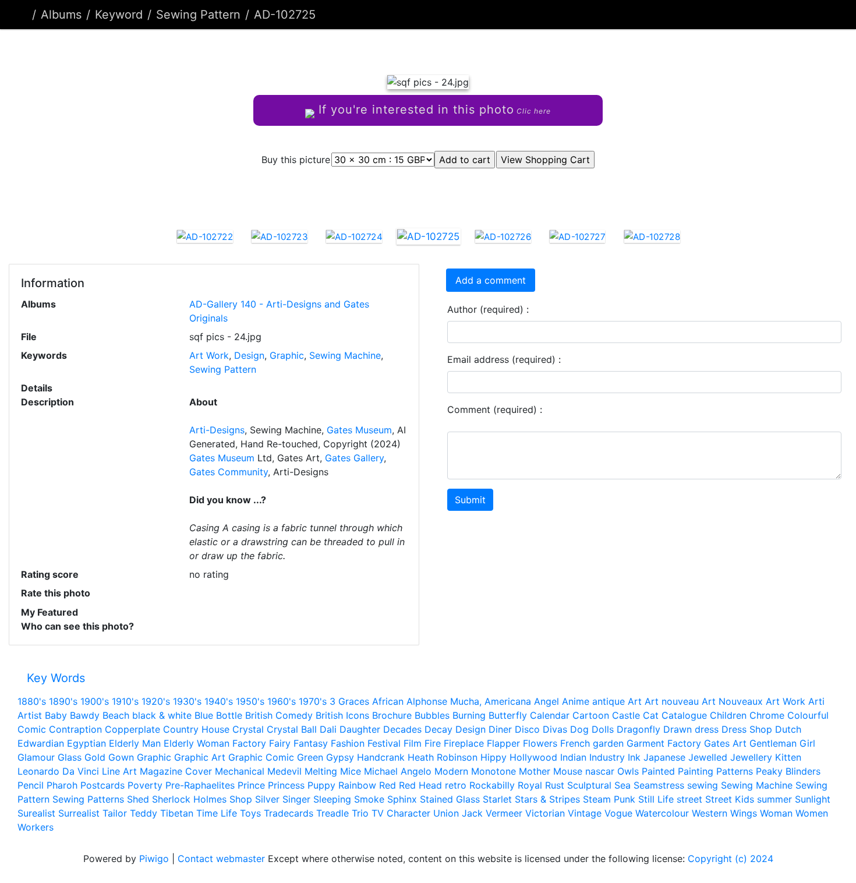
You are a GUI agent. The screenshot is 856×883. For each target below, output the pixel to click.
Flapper (503, 743)
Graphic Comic (261, 757)
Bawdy (85, 715)
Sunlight (812, 799)
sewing (702, 785)
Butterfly (508, 715)
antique (608, 701)
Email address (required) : (504, 359)
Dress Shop (746, 729)
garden (608, 743)
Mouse (567, 771)
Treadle (332, 813)
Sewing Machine (345, 355)
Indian (573, 757)
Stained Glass (450, 799)
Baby (56, 715)
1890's (63, 701)
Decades (402, 729)
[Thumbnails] (408, 49)
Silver (267, 799)
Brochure (392, 715)
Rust (554, 785)
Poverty (145, 785)
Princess (286, 785)
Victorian (545, 813)
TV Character (401, 813)
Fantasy (310, 743)
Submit (470, 500)
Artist (29, 715)
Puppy (321, 785)
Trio (360, 813)
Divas (555, 729)
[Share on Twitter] (384, 195)
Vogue (618, 813)
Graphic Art (199, 757)
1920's (156, 701)
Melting (321, 771)
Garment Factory (664, 743)
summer (774, 799)
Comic (31, 729)
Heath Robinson (442, 757)
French (575, 743)
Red (387, 785)
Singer (296, 799)
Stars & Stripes (547, 799)
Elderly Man (135, 743)
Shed (138, 799)
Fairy (280, 743)
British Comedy (279, 715)
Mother (534, 771)
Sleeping (332, 799)
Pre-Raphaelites (200, 785)
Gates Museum (359, 430)
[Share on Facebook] (431, 195)
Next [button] (697, 238)
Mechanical (239, 771)
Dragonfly (638, 729)
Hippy (493, 757)
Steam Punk (609, 799)
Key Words (56, 678)
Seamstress (659, 785)
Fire (433, 743)
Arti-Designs (217, 430)
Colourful (808, 715)
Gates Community (228, 472)
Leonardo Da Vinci (58, 771)
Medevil (284, 771)
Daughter (359, 729)
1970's (313, 701)
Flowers (540, 743)
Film (413, 743)
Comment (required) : (494, 409)
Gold (94, 757)
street (689, 799)
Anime (575, 701)
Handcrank (381, 757)
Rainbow (357, 785)
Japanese (664, 757)
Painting (695, 771)
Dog (579, 729)
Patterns (734, 771)
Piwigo (154, 858)
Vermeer (504, 813)
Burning (469, 715)
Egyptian (86, 743)
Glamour (36, 757)
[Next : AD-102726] (487, 49)
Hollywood (533, 757)
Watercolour (662, 813)
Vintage (585, 813)
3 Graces (349, 701)
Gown (121, 757)
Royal (530, 785)
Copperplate (132, 729)
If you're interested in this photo (432, 109)
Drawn (677, 729)
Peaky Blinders (788, 771)
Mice (350, 771)
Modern (451, 771)
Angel (546, 701)
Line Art (119, 771)
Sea (622, 785)
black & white (162, 715)
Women (811, 813)
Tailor (114, 813)
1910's (125, 701)
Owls (628, 771)
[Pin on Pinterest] (476, 195)
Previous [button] (159, 238)
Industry (607, 757)
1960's (281, 701)
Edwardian (40, 743)
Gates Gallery (354, 458)
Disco (527, 729)
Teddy (143, 813)
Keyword (119, 15)
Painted (658, 771)
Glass (70, 757)
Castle (626, 715)
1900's (94, 701)
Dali (328, 729)
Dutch (788, 729)
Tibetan (176, 813)
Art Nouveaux (732, 701)
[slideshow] (824, 14)
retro (455, 785)
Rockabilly (492, 785)
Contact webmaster (221, 858)
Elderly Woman (196, 743)
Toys (250, 813)
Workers (35, 827)
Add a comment (490, 280)
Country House (196, 729)
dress (707, 729)
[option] (205, 235)
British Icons (342, 715)
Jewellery (751, 757)
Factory (249, 743)
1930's (187, 701)
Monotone (493, 771)
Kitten (788, 757)
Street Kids (729, 799)
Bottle (229, 715)
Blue (203, 715)
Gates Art (725, 743)
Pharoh (62, 785)
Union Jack (458, 813)
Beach (115, 715)
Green (310, 757)
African (388, 701)
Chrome (766, 715)
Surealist (36, 813)
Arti (816, 701)
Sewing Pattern (198, 15)
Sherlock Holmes (189, 799)
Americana (507, 701)
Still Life (656, 799)
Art (635, 701)
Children (728, 715)
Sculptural (589, 785)
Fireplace (464, 743)
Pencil (30, 785)
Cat (651, 715)
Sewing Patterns (88, 799)
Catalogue (684, 715)
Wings (743, 813)
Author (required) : (488, 309)
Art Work (209, 355)
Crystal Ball (292, 729)
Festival (384, 743)
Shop (240, 799)
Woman (776, 813)
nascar (599, 771)
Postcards (102, 785)
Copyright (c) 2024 (730, 858)
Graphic (287, 355)
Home (22, 14)
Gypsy (340, 757)
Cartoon (590, 715)
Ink (634, 757)
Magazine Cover (176, 771)
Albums (61, 15)
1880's (31, 701)
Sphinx (402, 799)
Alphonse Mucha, (444, 701)
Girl (807, 743)
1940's (218, 701)
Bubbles (432, 715)
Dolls (603, 729)
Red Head (420, 785)
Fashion (348, 743)
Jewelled (707, 757)
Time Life (216, 813)
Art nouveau (672, 701)
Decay (438, 729)
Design (249, 355)
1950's (250, 701)
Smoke (369, 799)
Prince (251, 785)
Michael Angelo (397, 771)
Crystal (248, 729)
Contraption (75, 729)
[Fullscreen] (448, 49)
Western (709, 813)
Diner (500, 729)
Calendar (550, 715)
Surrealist (79, 813)
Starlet (497, 799)
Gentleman (773, 743)
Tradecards (288, 813)
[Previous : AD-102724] (368, 49)
